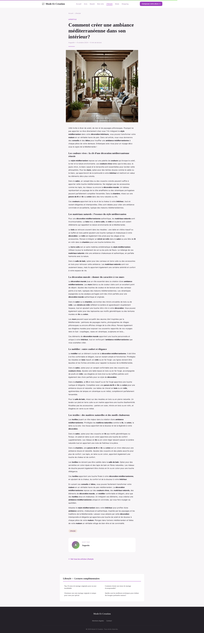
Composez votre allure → (151, 4)
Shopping (125, 4)
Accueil (78, 4)
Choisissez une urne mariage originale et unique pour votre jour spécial (80, 594)
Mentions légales (98, 621)
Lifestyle (109, 4)
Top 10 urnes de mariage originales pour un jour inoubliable (80, 587)
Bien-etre (100, 4)
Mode (117, 4)
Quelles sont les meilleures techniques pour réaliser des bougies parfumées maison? (122, 594)
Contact (109, 621)
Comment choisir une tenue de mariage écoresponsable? (118, 587)
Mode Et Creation (53, 3)
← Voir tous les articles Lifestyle (81, 559)
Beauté (92, 4)
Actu (85, 4)
